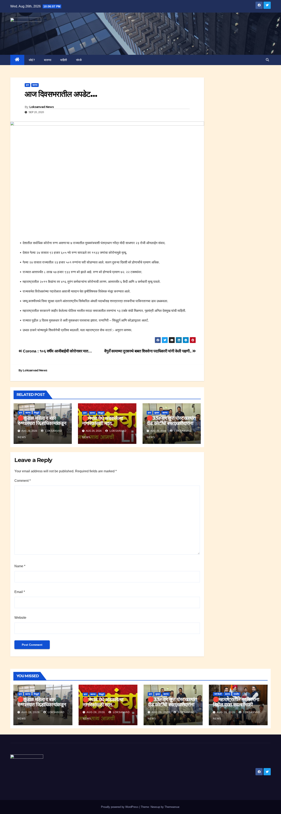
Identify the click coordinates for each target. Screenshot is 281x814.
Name (19, 566)
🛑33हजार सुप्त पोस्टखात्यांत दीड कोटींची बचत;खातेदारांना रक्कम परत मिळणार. (171, 423)
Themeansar (172, 806)
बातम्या (47, 60)
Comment (22, 480)
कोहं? (32, 60)
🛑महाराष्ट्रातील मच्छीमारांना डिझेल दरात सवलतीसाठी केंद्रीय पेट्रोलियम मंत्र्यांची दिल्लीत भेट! (236, 707)
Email (19, 592)
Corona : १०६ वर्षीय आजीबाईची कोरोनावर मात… (57, 351)
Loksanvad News (41, 107)
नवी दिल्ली (218, 694)
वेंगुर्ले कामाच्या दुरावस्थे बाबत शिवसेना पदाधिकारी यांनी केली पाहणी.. (148, 351)
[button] (267, 60)
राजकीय (236, 694)
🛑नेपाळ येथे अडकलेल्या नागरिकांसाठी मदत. (102, 420)
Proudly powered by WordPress (120, 806)
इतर (27, 85)
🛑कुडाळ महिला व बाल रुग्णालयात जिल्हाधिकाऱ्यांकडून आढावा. (42, 423)
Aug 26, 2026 (30, 712)
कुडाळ (156, 413)
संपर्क (79, 60)
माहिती (63, 60)
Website (20, 617)
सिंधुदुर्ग (36, 413)
